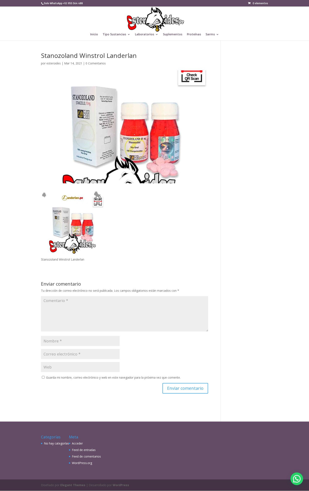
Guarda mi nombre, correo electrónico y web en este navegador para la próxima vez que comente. (113, 377)
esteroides (53, 63)
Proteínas (194, 34)
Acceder (77, 443)
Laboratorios (144, 34)
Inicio (94, 34)
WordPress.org (82, 463)
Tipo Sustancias (114, 34)
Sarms (210, 34)
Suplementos (172, 34)
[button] (297, 478)
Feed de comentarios (86, 456)
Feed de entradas (84, 450)
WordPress (121, 485)
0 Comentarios (96, 63)
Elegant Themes (72, 485)
